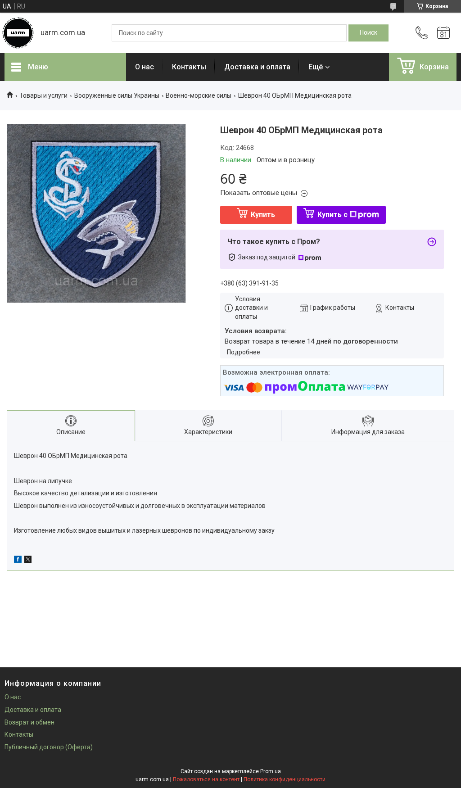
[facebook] (18, 560)
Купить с (332, 214)
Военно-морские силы (198, 95)
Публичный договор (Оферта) (49, 747)
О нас (144, 67)
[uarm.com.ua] (18, 33)
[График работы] (443, 33)
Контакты (189, 67)
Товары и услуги (43, 95)
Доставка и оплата (257, 67)
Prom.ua (270, 771)
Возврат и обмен (29, 722)
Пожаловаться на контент (206, 779)
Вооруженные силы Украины (116, 95)
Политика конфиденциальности (284, 779)
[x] (28, 560)
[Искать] (368, 32)
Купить (263, 214)
